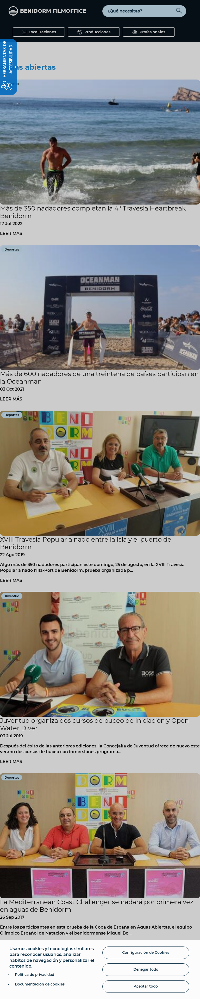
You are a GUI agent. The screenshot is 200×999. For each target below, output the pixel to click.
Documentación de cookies (40, 984)
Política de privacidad (34, 974)
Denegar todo (145, 969)
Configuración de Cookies (145, 952)
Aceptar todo (146, 986)
